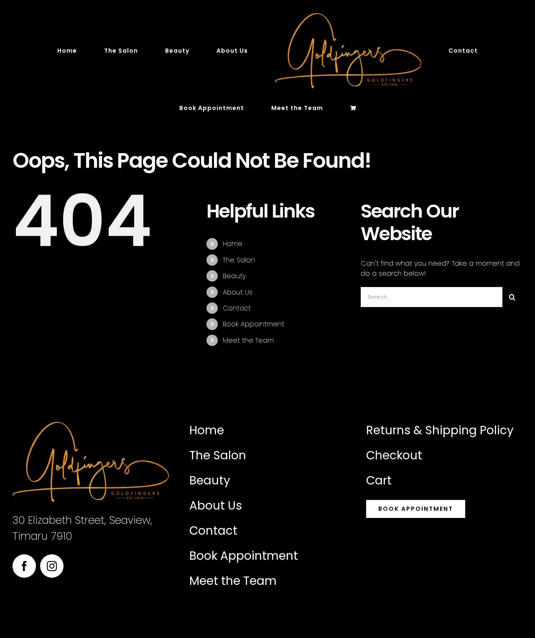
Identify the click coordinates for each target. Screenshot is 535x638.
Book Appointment (253, 324)
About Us (237, 292)
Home (232, 244)
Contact (237, 308)
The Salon (239, 260)
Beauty (234, 276)
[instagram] (52, 566)
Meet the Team (248, 340)
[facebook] (24, 566)
